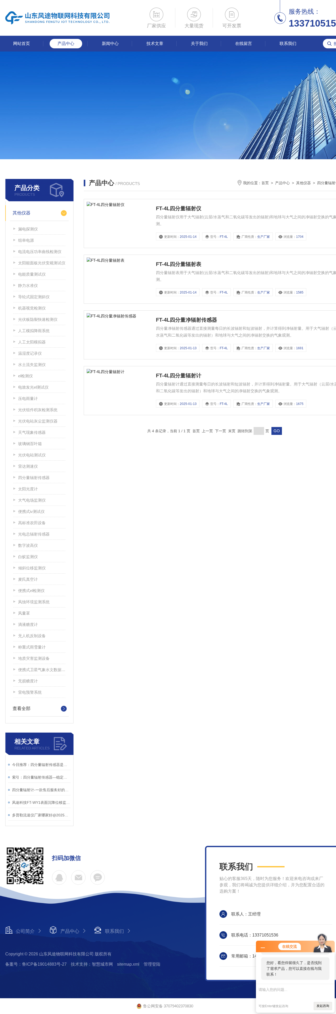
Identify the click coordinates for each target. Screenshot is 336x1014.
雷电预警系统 (30, 692)
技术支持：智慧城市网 (92, 964)
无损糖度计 (28, 681)
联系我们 (288, 43)
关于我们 (199, 43)
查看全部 (21, 708)
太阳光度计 (28, 489)
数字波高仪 (28, 545)
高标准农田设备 (32, 523)
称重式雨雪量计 (32, 647)
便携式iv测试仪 (31, 511)
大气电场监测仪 (32, 500)
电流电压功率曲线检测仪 (39, 251)
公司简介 (25, 931)
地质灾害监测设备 (34, 658)
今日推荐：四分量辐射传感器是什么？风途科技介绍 (41, 765)
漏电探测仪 (28, 229)
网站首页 (21, 43)
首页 (265, 183)
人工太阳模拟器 (32, 342)
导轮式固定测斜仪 (34, 297)
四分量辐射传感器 (34, 477)
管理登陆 (152, 964)
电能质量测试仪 (32, 274)
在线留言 (243, 43)
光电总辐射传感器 (34, 534)
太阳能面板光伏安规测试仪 (41, 263)
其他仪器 (21, 212)
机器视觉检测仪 (32, 308)
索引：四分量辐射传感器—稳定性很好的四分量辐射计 (41, 777)
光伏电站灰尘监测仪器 (37, 421)
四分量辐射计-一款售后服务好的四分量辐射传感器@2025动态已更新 (41, 790)
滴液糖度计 (28, 624)
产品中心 (65, 43)
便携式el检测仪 (31, 590)
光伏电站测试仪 (32, 455)
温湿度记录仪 (30, 353)
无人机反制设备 (32, 636)
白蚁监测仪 (28, 556)
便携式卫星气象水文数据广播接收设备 (41, 669)
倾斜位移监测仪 (32, 568)
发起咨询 (323, 1006)
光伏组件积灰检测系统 (37, 410)
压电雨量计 (28, 398)
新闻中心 (110, 43)
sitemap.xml (128, 964)
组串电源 (26, 240)
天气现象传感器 (32, 432)
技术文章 (154, 43)
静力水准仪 (28, 285)
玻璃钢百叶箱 (30, 443)
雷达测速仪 (28, 466)
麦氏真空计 (28, 579)
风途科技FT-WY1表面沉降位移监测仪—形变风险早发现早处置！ (41, 802)
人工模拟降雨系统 (34, 330)
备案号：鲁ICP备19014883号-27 (36, 964)
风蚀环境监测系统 (34, 602)
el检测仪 (25, 376)
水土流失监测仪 (32, 364)
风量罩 (24, 613)
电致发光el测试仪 (33, 387)
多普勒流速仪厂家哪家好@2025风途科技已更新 (41, 815)
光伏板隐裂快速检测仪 (37, 319)
